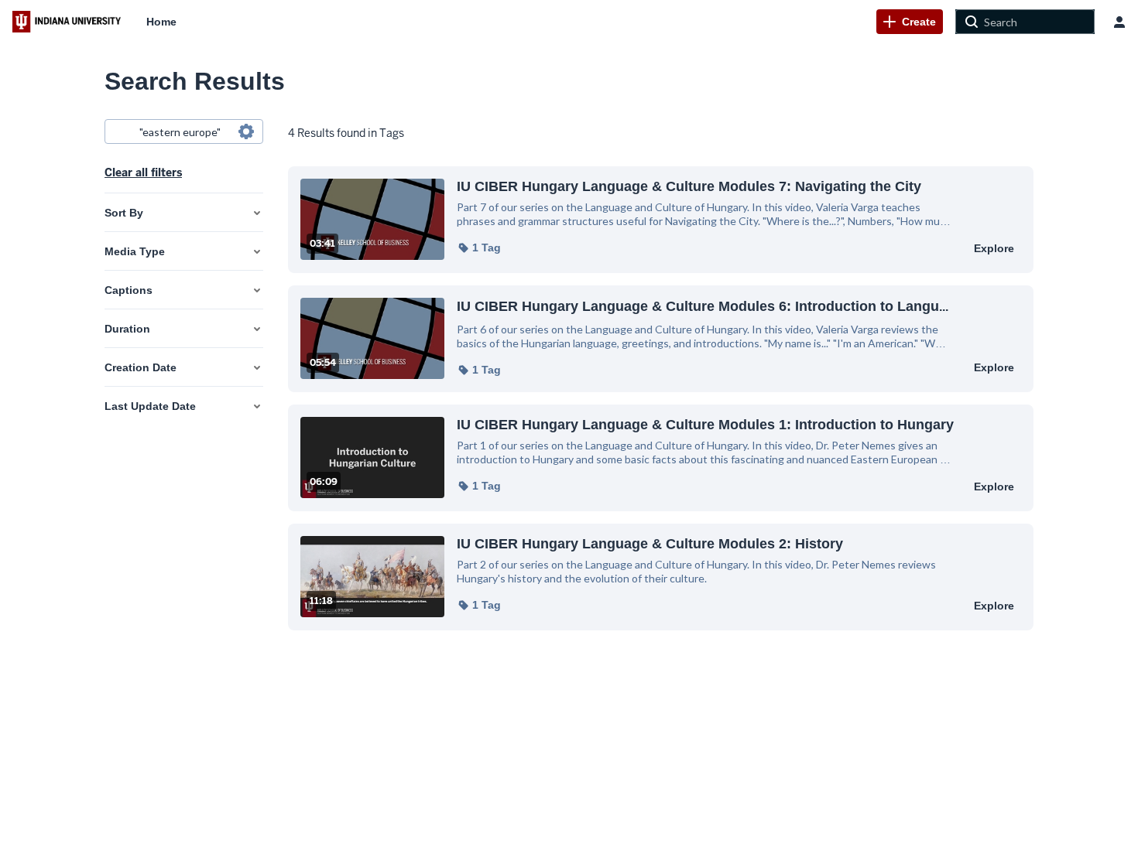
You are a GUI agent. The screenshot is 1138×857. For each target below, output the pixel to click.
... (702, 306)
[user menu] (1119, 21)
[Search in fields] (246, 131)
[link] (909, 21)
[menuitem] (161, 21)
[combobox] (183, 131)
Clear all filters (143, 172)
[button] (479, 247)
